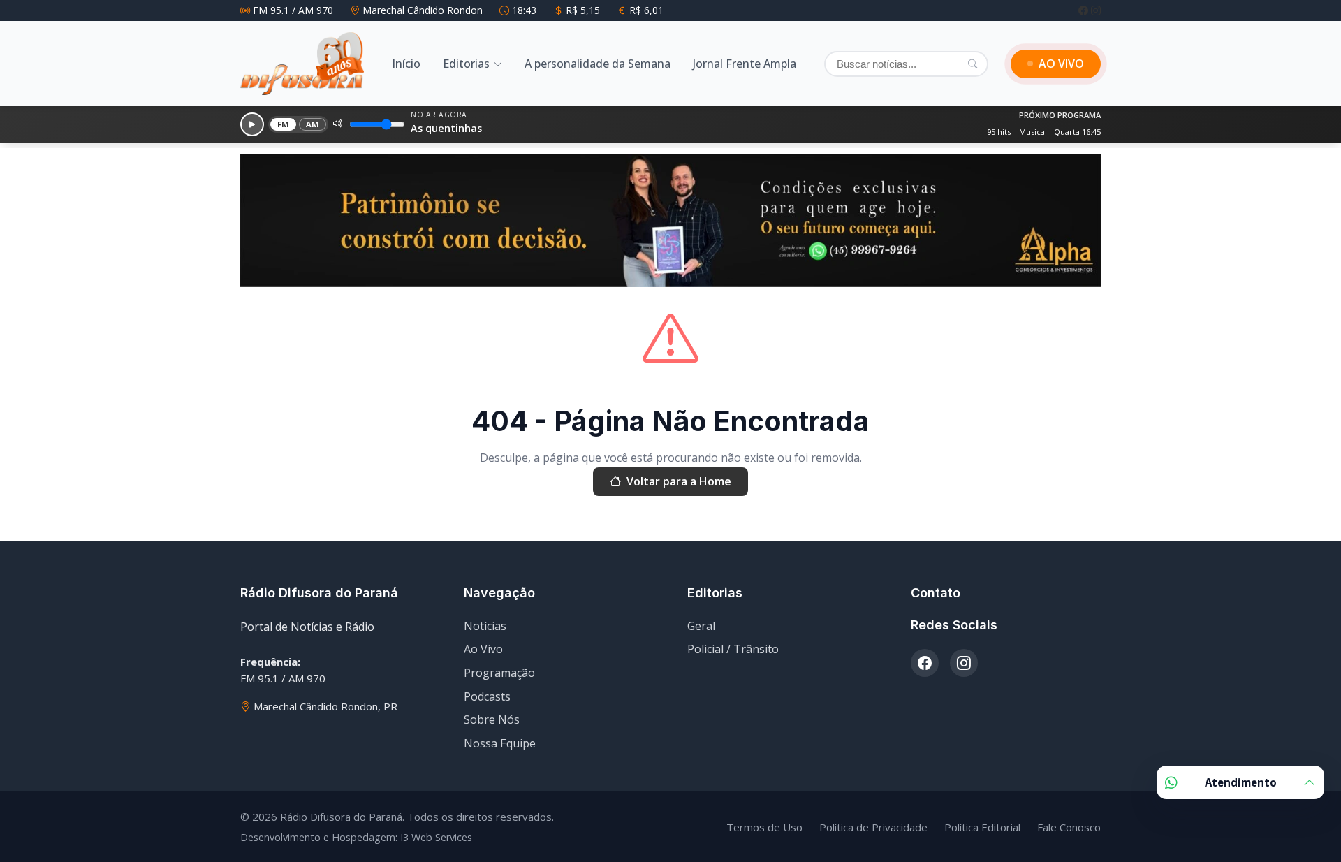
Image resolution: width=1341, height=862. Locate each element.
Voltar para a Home (678, 481)
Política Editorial (982, 827)
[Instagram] (1096, 10)
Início (406, 63)
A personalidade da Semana (597, 63)
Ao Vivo (483, 649)
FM (283, 124)
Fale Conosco (1069, 827)
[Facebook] (1084, 10)
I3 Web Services (436, 837)
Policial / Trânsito (733, 649)
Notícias (485, 626)
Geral (701, 626)
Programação (499, 672)
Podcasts (487, 696)
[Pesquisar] (972, 63)
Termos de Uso (764, 827)
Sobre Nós (492, 719)
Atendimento (1241, 782)
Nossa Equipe (500, 743)
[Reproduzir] (252, 124)
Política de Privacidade (873, 827)
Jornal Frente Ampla (744, 63)
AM (313, 124)
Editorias (466, 63)
